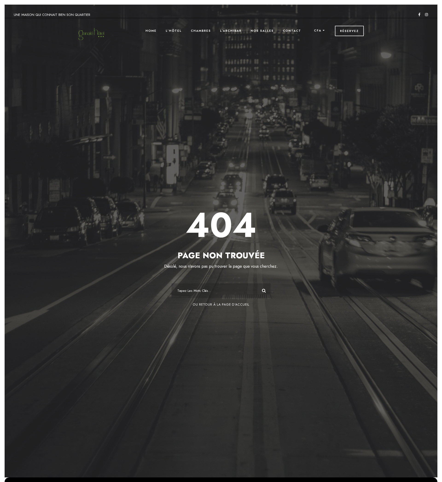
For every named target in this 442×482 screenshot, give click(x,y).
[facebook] (419, 14)
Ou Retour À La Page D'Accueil (221, 304)
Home (151, 31)
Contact (292, 31)
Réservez (349, 31)
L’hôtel (174, 31)
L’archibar (230, 31)
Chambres (201, 31)
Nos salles (262, 31)
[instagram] (426, 14)
